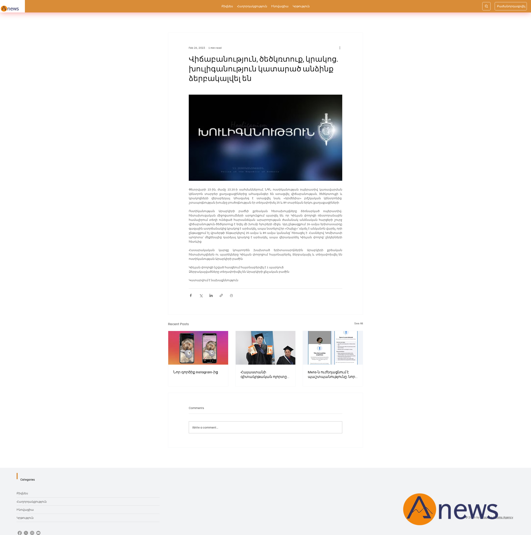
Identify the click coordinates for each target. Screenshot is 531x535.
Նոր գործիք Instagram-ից (195, 372)
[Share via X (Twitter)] (201, 295)
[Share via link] (221, 295)
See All (358, 323)
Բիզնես (22, 493)
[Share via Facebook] (191, 295)
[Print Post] (231, 295)
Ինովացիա (25, 509)
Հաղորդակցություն (32, 501)
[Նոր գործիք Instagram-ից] (198, 348)
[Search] (486, 6)
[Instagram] (32, 533)
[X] (26, 533)
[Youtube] (38, 533)
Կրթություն (25, 517)
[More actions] (339, 47)
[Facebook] (20, 533)
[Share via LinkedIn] (211, 295)
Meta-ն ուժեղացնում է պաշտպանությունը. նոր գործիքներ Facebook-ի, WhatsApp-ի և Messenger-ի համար (331, 374)
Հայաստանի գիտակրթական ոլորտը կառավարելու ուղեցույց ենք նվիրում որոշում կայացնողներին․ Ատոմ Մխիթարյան (265, 374)
